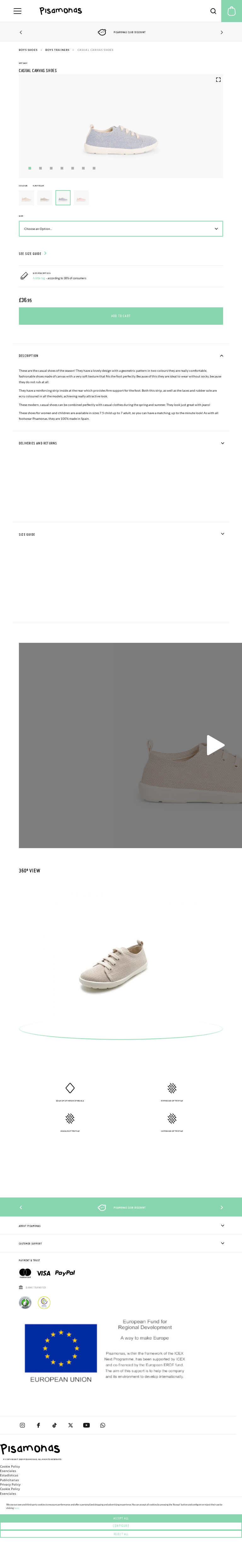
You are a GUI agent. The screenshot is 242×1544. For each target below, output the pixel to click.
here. (16, 1508)
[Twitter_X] (70, 1425)
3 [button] (51, 168)
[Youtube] (86, 1425)
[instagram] (22, 1425)
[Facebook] (38, 1425)
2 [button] (40, 168)
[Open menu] (17, 11)
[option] (26, 197)
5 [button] (72, 168)
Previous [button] (21, 32)
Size (21, 216)
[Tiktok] (54, 1425)
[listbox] (121, 199)
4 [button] (61, 168)
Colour (31, 185)
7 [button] (94, 168)
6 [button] (83, 168)
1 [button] (29, 168)
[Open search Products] (213, 11)
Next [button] (220, 32)
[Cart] (231, 11)
